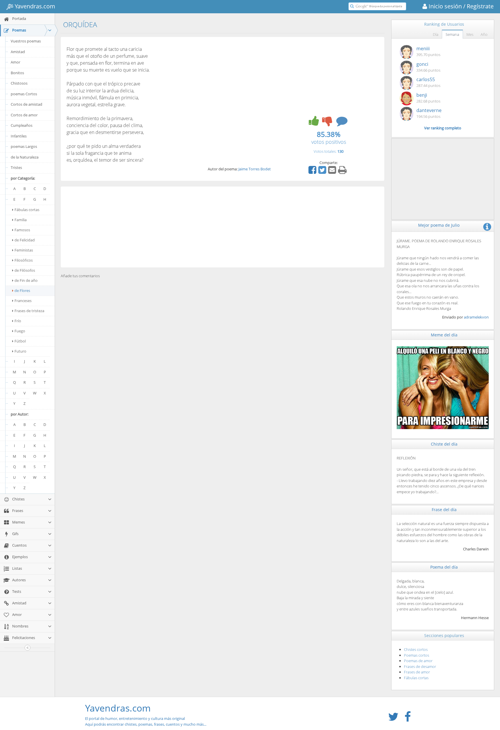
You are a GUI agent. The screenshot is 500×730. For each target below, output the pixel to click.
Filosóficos (23, 260)
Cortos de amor (24, 115)
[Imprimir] (343, 171)
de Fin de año (26, 280)
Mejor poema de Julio (438, 225)
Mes (469, 34)
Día (435, 34)
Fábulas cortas (26, 209)
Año (484, 34)
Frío (17, 320)
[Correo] (332, 171)
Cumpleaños (21, 125)
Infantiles (19, 136)
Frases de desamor (420, 666)
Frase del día (444, 509)
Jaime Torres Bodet (254, 169)
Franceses (23, 300)
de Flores (22, 290)
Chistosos (19, 83)
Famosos (22, 229)
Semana (452, 34)
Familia (20, 219)
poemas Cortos (24, 93)
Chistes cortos (416, 649)
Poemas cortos (416, 655)
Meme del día (444, 335)
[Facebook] (313, 171)
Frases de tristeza (29, 310)
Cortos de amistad (26, 104)
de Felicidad (24, 240)
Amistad (18, 51)
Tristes (16, 167)
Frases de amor (417, 672)
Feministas (23, 250)
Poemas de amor (418, 660)
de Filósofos (24, 270)
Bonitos (17, 72)
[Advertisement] (222, 227)
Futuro (20, 351)
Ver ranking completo (442, 128)
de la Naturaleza (24, 157)
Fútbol (20, 341)
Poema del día (444, 567)
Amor (15, 62)
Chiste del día (444, 444)
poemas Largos (24, 146)
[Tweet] (323, 171)
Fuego (19, 331)
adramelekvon (476, 317)
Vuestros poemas (26, 41)
